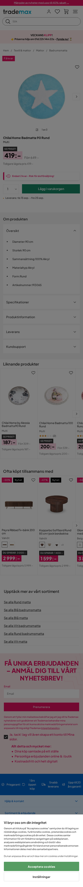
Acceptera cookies (41, 866)
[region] (41, 850)
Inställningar (42, 877)
